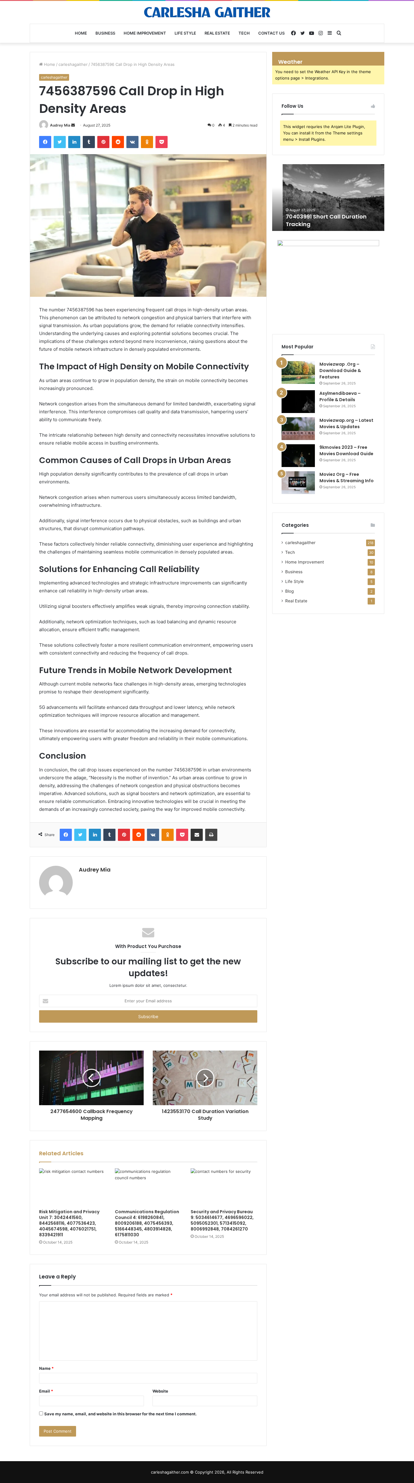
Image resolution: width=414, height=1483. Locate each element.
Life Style (185, 33)
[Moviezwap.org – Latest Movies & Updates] (298, 428)
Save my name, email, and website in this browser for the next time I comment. (120, 1413)
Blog (289, 591)
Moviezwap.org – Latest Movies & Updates (346, 423)
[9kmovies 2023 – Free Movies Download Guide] (298, 455)
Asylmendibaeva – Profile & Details (340, 396)
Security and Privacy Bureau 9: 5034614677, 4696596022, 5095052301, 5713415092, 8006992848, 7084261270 (222, 1220)
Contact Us (271, 33)
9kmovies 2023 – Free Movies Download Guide (346, 450)
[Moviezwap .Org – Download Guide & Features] (298, 372)
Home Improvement (145, 33)
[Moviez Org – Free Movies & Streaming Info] (298, 482)
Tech (244, 33)
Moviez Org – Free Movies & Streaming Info (346, 477)
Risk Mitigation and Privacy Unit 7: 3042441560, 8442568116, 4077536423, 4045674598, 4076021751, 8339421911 (69, 1223)
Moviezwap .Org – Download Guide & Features (340, 370)
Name (46, 1368)
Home (81, 33)
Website (160, 1391)
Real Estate (217, 33)
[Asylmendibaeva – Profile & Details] (298, 401)
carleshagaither (73, 64)
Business (105, 33)
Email (46, 1391)
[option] (328, 197)
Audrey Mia (60, 125)
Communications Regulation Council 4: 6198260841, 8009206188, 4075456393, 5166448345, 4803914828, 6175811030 (147, 1223)
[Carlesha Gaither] (207, 12)
